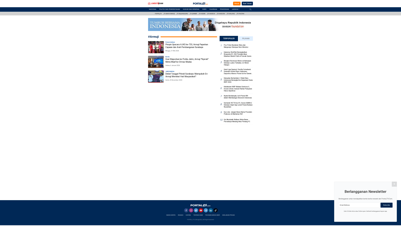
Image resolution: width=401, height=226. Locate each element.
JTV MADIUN (211, 14)
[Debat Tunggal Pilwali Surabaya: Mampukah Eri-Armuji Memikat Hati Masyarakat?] (156, 76)
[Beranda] (200, 205)
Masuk (236, 3)
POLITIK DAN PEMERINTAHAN (169, 9)
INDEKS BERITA (170, 215)
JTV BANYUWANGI (169, 14)
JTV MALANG (231, 14)
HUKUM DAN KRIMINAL (191, 9)
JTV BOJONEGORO (182, 14)
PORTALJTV (158, 14)
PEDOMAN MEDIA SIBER (212, 215)
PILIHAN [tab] (245, 38)
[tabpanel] (236, 84)
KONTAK (188, 215)
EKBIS (204, 9)
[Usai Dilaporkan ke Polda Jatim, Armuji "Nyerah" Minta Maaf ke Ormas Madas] (156, 62)
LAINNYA (235, 9)
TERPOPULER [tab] (229, 38)
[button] (250, 9)
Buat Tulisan (247, 3)
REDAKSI (180, 215)
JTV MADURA (221, 14)
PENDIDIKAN (224, 9)
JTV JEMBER (193, 14)
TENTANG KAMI (198, 215)
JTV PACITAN (240, 14)
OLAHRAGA (213, 9)
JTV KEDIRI (202, 14)
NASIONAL (152, 9)
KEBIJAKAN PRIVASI (228, 215)
